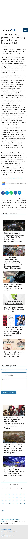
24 (2, 503)
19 (9, 500)
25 (6, 503)
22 (20, 500)
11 (5, 497)
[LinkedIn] (15, 193)
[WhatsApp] (11, 193)
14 (16, 497)
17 (2, 500)
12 (9, 497)
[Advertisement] (14, 14)
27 (13, 503)
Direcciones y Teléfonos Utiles (9, 532)
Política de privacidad (7, 536)
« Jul (2, 511)
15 (20, 497)
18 (5, 500)
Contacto (4, 534)
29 (21, 503)
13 (13, 497)
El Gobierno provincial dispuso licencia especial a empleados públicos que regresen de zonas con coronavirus (20, 204)
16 (24, 497)
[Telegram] (19, 193)
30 (24, 503)
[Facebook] (3, 193)
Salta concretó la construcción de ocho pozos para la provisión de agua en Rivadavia (7, 204)
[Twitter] (7, 193)
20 (13, 500)
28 (17, 503)
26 (10, 503)
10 (2, 497)
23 (24, 500)
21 (16, 500)
